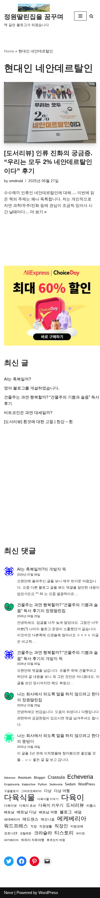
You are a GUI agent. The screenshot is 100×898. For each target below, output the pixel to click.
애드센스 (30, 819)
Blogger (39, 777)
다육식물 (19, 797)
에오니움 (48, 819)
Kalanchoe (28, 784)
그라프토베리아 (31, 791)
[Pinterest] (34, 861)
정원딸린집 (56, 610)
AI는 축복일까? (17, 379)
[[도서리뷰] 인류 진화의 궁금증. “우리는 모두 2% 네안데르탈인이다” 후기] (50, 112)
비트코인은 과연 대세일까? (28, 412)
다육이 (72, 797)
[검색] (91, 16)
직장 (33, 826)
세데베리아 (12, 819)
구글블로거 (11, 791)
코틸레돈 (25, 833)
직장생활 (45, 826)
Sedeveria (55, 784)
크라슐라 (43, 832)
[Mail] (47, 861)
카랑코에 (76, 826)
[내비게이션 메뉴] (80, 15)
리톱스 (91, 805)
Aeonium (24, 778)
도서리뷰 (75, 805)
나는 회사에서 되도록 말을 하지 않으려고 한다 (58, 694)
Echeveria (80, 777)
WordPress (86, 784)
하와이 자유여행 (32, 840)
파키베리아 (11, 840)
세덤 (78, 812)
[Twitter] (9, 861)
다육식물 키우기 (48, 799)
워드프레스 (16, 826)
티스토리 (64, 832)
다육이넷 (10, 805)
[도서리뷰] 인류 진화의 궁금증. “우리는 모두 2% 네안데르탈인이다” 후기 (48, 161)
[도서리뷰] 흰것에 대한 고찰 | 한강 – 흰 (38, 421)
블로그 (66, 812)
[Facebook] (21, 861)
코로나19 (10, 833)
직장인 (61, 826)
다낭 (47, 791)
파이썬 (80, 833)
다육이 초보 (27, 805)
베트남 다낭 (27, 812)
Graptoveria (11, 784)
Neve (8, 892)
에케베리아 (71, 818)
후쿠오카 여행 (56, 840)
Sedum (70, 784)
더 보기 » (38, 212)
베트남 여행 (48, 812)
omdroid (16, 181)
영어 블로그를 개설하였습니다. (31, 388)
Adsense (9, 777)
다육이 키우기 (50, 805)
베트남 (9, 812)
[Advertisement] (50, 485)
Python (42, 784)
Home (9, 51)
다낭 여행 (62, 791)
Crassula (56, 777)
